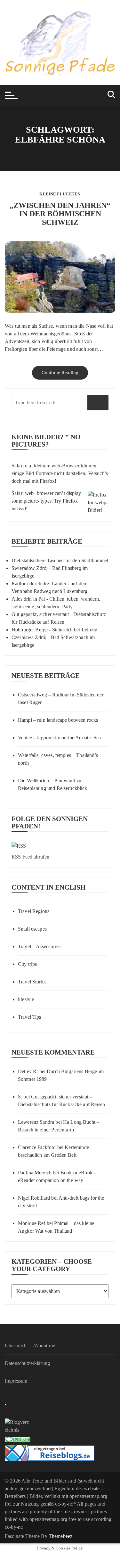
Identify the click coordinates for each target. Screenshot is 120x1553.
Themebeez (60, 1536)
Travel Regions (33, 911)
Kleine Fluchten (59, 194)
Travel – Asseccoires (39, 946)
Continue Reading (60, 372)
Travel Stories (32, 981)
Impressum (16, 1381)
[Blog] (60, 1426)
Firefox (47, 481)
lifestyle (26, 999)
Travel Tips (29, 1017)
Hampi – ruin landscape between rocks (58, 720)
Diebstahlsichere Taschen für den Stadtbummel (60, 560)
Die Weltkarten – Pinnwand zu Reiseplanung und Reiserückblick (52, 784)
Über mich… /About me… (32, 1345)
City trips (27, 964)
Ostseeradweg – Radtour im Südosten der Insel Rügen (61, 698)
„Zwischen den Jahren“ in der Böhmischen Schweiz (60, 213)
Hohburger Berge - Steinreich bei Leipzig (54, 629)
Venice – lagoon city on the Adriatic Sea (59, 737)
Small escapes (32, 929)
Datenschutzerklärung (27, 1363)
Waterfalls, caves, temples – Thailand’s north (58, 759)
